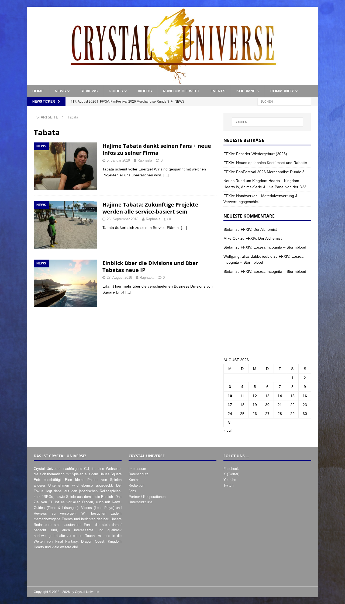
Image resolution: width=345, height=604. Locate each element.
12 (255, 396)
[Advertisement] (267, 316)
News (60, 91)
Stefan (228, 229)
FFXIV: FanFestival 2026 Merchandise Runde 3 (264, 172)
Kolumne (246, 91)
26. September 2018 (122, 219)
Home (38, 91)
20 (267, 405)
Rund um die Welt (181, 91)
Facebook (231, 469)
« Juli (227, 430)
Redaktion (136, 485)
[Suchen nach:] (284, 101)
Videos (145, 91)
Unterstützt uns (141, 502)
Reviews (89, 91)
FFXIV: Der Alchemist (259, 229)
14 (280, 396)
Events (218, 91)
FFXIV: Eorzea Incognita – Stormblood (273, 247)
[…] (166, 175)
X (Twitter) (231, 474)
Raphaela (144, 160)
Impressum (137, 469)
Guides (116, 91)
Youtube (229, 480)
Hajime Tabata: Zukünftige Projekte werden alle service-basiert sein (150, 208)
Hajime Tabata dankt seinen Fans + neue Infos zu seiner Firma (156, 149)
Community (282, 91)
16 (305, 396)
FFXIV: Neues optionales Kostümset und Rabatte (265, 162)
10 (230, 396)
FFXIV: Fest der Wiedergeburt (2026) (255, 154)
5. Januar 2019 (118, 160)
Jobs (132, 491)
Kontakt (135, 480)
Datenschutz (138, 474)
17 (230, 405)
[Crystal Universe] (172, 82)
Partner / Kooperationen (147, 497)
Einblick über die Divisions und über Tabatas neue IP (150, 266)
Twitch (228, 485)
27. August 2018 (119, 277)
